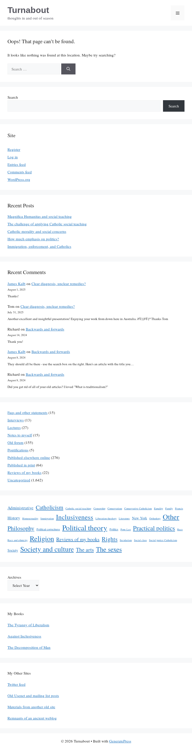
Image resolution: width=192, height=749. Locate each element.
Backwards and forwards (45, 329)
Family (169, 508)
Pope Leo (125, 529)
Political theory (84, 527)
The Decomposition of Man (29, 647)
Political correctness (48, 529)
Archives (14, 577)
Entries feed (17, 164)
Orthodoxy (154, 518)
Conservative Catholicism (138, 508)
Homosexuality (30, 518)
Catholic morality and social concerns (37, 231)
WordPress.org (19, 179)
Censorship (99, 508)
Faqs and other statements (28, 412)
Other (171, 516)
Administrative (21, 508)
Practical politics (154, 528)
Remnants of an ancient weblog (32, 718)
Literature (124, 518)
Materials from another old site (31, 706)
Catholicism (49, 507)
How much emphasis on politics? (33, 238)
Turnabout (28, 10)
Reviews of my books (25, 472)
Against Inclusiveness (24, 636)
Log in (13, 156)
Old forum (16, 442)
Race (180, 529)
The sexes (109, 549)
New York (139, 518)
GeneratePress (120, 741)
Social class (140, 540)
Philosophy (21, 528)
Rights (110, 539)
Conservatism (115, 508)
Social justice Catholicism (163, 540)
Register (14, 149)
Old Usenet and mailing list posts (33, 695)
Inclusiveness (74, 516)
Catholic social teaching (78, 508)
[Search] (68, 69)
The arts (85, 549)
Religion (42, 538)
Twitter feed (17, 684)
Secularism (126, 540)
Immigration (47, 518)
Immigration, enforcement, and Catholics (39, 246)
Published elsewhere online (29, 457)
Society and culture (47, 549)
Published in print (21, 464)
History (14, 518)
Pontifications (18, 449)
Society (13, 550)
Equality (158, 508)
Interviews (16, 419)
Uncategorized (19, 479)
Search (13, 97)
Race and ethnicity (18, 540)
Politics (114, 529)
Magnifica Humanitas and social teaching (40, 216)
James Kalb (17, 283)
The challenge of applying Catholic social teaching (47, 223)
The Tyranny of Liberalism (28, 624)
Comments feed (20, 171)
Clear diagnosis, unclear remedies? (59, 283)
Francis (179, 508)
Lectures (14, 427)
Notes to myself (20, 434)
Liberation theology (106, 518)
